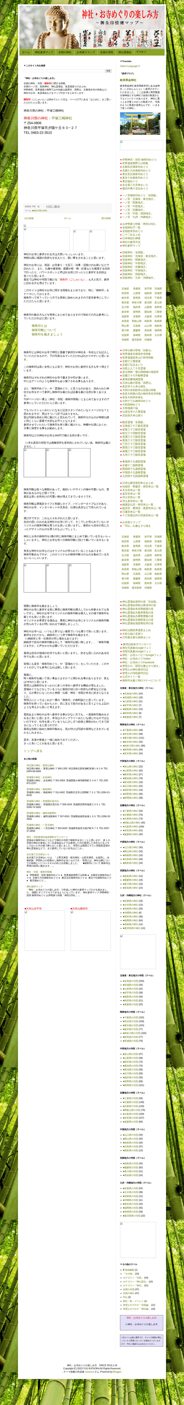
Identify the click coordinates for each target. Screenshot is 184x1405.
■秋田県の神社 (130, 713)
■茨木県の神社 (130, 753)
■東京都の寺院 (130, 1025)
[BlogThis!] (50, 206)
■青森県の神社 (130, 717)
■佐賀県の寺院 (130, 1188)
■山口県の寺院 (130, 1135)
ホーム (26, 52)
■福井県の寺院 (130, 1077)
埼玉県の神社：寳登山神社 (40, 765)
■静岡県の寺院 (130, 1085)
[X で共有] (53, 206)
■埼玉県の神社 (130, 734)
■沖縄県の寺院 (130, 1200)
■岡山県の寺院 (130, 1139)
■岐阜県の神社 (130, 774)
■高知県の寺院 (130, 1175)
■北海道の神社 (130, 693)
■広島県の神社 (130, 859)
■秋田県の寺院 (130, 1000)
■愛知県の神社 (130, 778)
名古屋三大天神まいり (38, 854)
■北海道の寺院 (130, 981)
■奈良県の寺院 (130, 1118)
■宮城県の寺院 (130, 985)
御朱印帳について (44, 330)
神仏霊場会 (124, 52)
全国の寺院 (106, 52)
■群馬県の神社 (130, 749)
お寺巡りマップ (86, 52)
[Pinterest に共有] (58, 206)
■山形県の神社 (130, 701)
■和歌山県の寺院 (131, 1110)
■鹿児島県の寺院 (131, 1215)
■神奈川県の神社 (39, 210)
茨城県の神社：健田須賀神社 (41, 813)
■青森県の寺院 (130, 1004)
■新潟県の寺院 (130, 1069)
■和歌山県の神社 (131, 822)
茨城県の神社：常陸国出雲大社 (43, 801)
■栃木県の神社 (130, 742)
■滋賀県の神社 (130, 834)
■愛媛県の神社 (130, 880)
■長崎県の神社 (130, 924)
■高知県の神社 (130, 888)
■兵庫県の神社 (130, 818)
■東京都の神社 (130, 738)
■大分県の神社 (130, 905)
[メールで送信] (47, 206)
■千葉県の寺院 (130, 1017)
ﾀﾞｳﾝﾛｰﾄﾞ (142, 52)
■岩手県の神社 (130, 705)
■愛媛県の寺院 (130, 1167)
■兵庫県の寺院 (130, 1106)
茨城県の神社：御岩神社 (39, 789)
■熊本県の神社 (130, 916)
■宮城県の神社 (130, 697)
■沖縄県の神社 (130, 912)
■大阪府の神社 (130, 826)
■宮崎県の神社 (130, 908)
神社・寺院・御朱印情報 (39, 872)
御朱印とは (39, 325)
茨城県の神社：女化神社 (39, 777)
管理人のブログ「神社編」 (137, 1309)
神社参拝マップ (44, 52)
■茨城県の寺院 (130, 1041)
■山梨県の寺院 (130, 1058)
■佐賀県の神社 (130, 901)
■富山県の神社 (130, 766)
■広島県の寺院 (130, 1146)
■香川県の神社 (130, 884)
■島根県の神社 (130, 855)
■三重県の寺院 (130, 1098)
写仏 (125, 1297)
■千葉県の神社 (130, 730)
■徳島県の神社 (130, 876)
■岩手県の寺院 (130, 992)
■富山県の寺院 (130, 1054)
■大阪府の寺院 (130, 1114)
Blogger (117, 1372)
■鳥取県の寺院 (130, 1150)
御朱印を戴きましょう (47, 334)
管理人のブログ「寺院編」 (137, 1305)
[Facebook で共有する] (55, 206)
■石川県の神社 (130, 786)
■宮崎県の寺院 (130, 1196)
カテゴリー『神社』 (133, 1285)
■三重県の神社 (130, 811)
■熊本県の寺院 (130, 1204)
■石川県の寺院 (130, 1073)
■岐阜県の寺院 (130, 1062)
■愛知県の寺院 (130, 1065)
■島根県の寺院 (130, 1142)
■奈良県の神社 (130, 830)
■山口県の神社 (130, 847)
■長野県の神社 (130, 794)
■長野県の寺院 (130, 1081)
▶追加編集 (128, 1270)
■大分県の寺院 (130, 1192)
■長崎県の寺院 (130, 1211)
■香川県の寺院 (130, 1171)
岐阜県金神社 (128, 80)
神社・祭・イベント (133, 1301)
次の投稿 (29, 218)
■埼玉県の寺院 (130, 1021)
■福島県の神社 (130, 709)
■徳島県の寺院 (130, 1163)
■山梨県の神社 (130, 770)
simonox (89, 1372)
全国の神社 (65, 52)
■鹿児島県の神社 (131, 928)
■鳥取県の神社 (130, 863)
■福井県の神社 (130, 790)
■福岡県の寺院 (130, 1208)
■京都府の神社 (130, 815)
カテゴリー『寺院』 (133, 1278)
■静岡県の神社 (130, 798)
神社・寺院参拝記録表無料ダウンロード (47, 837)
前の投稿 (106, 218)
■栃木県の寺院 (130, 1029)
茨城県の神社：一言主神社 (40, 825)
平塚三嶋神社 (61, 118)
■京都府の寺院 (130, 1102)
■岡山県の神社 (130, 851)
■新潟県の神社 (130, 782)
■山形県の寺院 (130, 989)
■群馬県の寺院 (130, 1037)
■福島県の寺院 (130, 996)
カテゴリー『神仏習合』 (135, 1281)
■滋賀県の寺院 (130, 1121)
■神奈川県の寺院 (131, 1033)
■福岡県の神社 (130, 920)
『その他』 (128, 1273)
